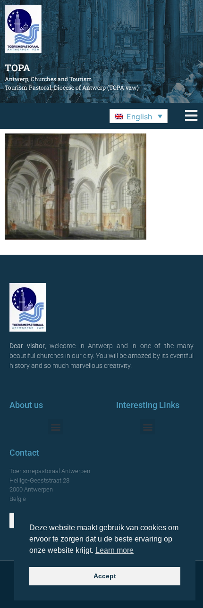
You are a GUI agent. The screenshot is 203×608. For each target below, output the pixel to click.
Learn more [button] (114, 550)
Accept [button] (104, 576)
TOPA (17, 67)
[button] (139, 116)
